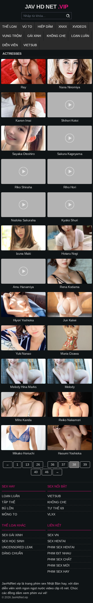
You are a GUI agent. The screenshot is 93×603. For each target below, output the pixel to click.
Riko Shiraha (23, 187)
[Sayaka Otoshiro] (23, 138)
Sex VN (53, 535)
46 (47, 472)
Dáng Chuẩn (12, 553)
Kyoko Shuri (69, 220)
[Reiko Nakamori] (69, 404)
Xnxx (62, 26)
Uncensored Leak (17, 547)
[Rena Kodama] (69, 271)
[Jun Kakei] (69, 304)
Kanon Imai (23, 120)
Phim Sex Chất (59, 559)
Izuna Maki (23, 253)
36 (52, 464)
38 (74, 464)
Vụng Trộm (12, 36)
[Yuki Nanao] (23, 337)
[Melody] (69, 371)
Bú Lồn (8, 508)
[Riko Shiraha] (23, 171)
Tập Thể (8, 502)
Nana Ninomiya (69, 87)
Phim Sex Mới (58, 565)
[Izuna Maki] (23, 237)
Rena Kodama (69, 287)
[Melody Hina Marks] (23, 371)
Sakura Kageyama (69, 154)
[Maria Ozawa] (69, 337)
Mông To (9, 514)
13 (27, 464)
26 (38, 464)
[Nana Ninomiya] (69, 71)
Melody (70, 387)
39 (85, 464)
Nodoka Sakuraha (23, 220)
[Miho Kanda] (23, 404)
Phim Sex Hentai (60, 547)
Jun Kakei (69, 320)
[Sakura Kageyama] (69, 138)
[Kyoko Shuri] (69, 204)
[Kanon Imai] (23, 104)
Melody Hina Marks (23, 387)
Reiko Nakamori (69, 420)
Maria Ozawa (69, 353)
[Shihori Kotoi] (69, 104)
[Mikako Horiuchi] (23, 437)
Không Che (56, 36)
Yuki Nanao (23, 353)
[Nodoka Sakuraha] (23, 204)
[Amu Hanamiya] (23, 271)
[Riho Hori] (69, 171)
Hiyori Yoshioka (23, 320)
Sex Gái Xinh (12, 535)
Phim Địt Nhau (59, 553)
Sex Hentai (56, 541)
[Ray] (23, 71)
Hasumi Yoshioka (69, 453)
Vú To (27, 26)
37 (63, 464)
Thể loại (9, 26)
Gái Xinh (34, 36)
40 (36, 472)
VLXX (51, 514)
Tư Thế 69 (55, 508)
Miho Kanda (23, 420)
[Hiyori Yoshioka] (23, 304)
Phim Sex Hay (58, 571)
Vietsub (30, 45)
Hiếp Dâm (45, 26)
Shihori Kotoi (69, 120)
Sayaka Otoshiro (23, 154)
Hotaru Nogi (69, 253)
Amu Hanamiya (23, 287)
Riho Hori (69, 187)
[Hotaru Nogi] (69, 237)
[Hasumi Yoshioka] (69, 437)
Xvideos (79, 26)
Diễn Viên (10, 45)
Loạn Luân (80, 36)
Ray (23, 87)
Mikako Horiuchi (23, 453)
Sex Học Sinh (13, 541)
